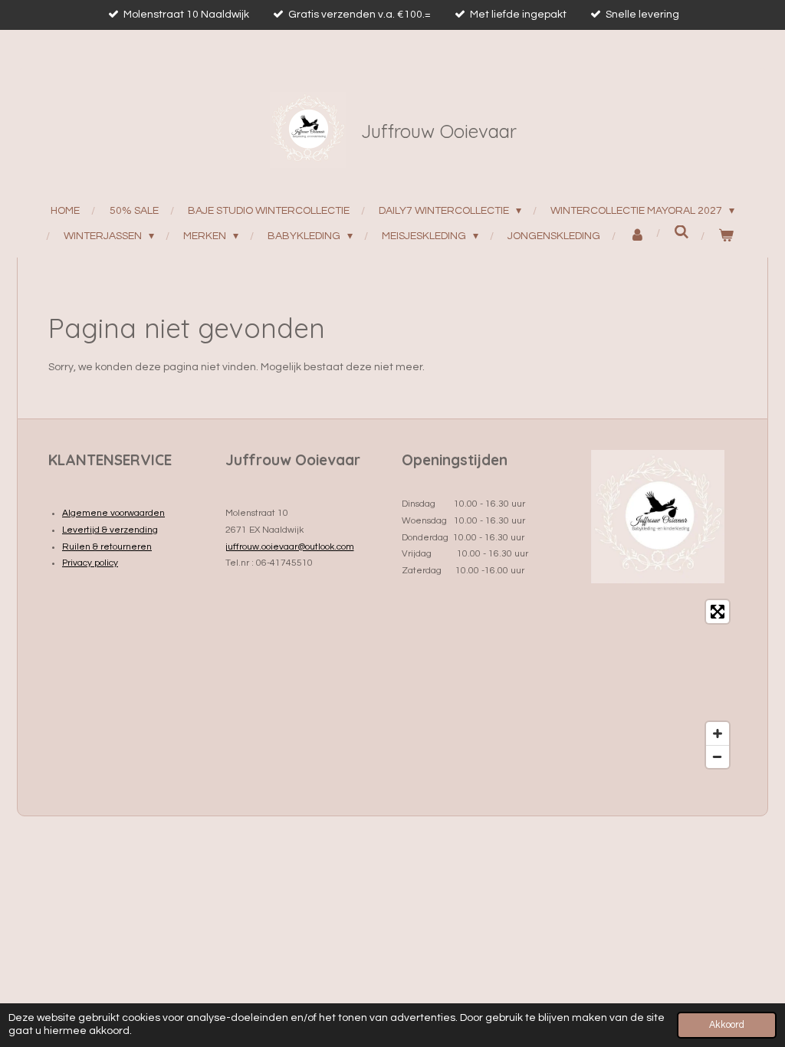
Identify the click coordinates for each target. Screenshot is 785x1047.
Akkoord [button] (726, 1025)
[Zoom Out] (717, 756)
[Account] (638, 236)
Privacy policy (90, 563)
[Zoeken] (682, 232)
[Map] (658, 684)
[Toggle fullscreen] (717, 611)
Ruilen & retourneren (107, 547)
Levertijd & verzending (110, 530)
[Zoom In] (717, 733)
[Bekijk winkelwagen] (726, 236)
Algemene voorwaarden (113, 513)
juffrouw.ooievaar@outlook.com (289, 547)
